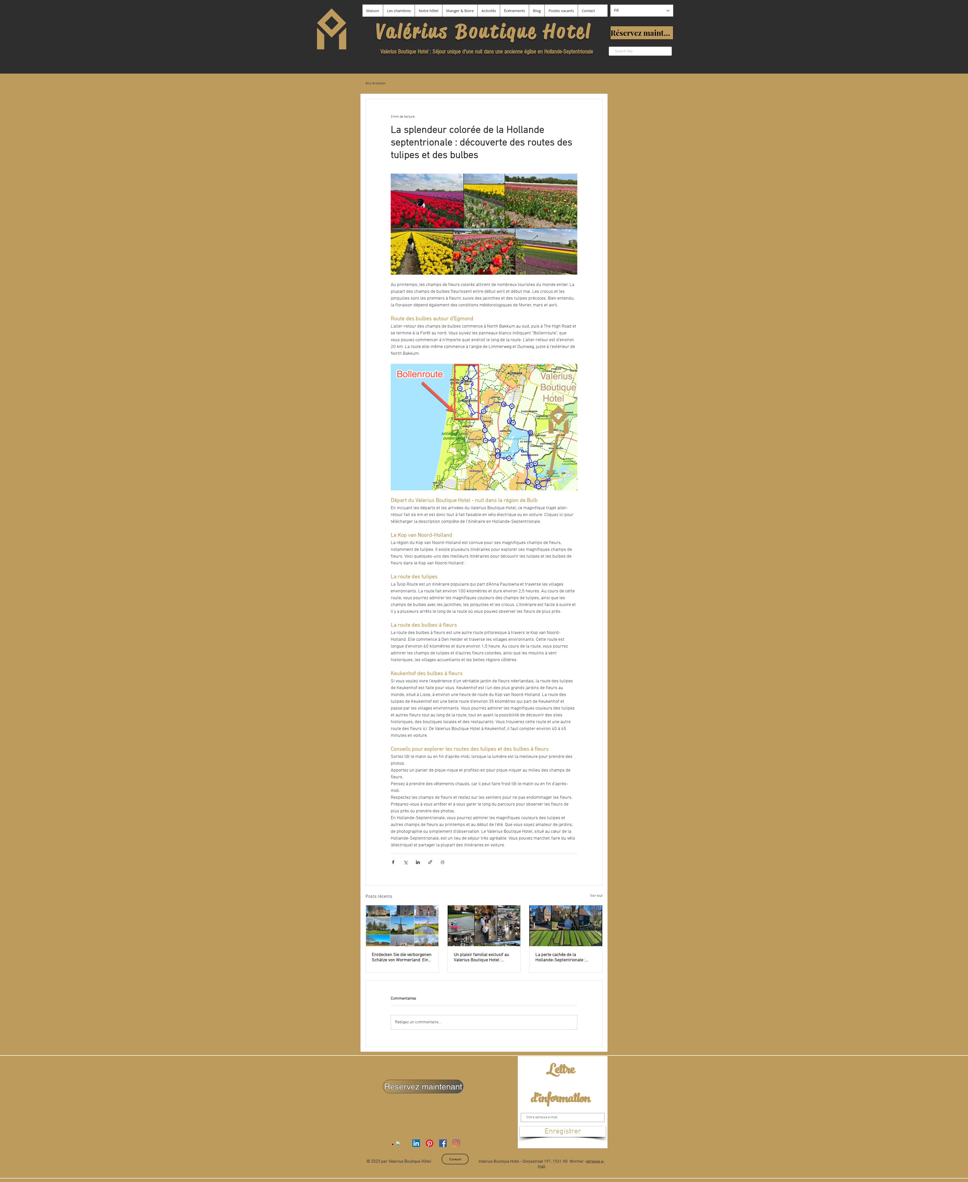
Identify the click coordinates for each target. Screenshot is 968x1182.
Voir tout (596, 896)
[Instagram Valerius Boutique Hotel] (456, 1143)
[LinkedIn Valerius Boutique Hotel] (416, 1143)
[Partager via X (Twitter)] (405, 862)
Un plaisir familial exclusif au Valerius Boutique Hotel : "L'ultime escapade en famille (482, 957)
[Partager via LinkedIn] (417, 862)
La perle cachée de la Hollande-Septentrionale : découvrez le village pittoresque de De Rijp (560, 957)
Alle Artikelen (376, 83)
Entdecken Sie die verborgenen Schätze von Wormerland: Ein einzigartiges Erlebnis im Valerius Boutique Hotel (402, 957)
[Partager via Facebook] (393, 862)
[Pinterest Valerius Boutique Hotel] (429, 1143)
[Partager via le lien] (430, 862)
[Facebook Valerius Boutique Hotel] (443, 1143)
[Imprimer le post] (442, 862)
